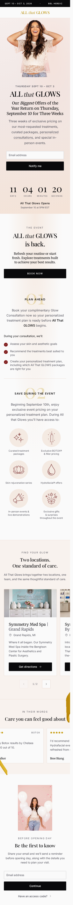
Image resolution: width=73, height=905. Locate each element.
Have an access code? (32, 896)
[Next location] (46, 684)
